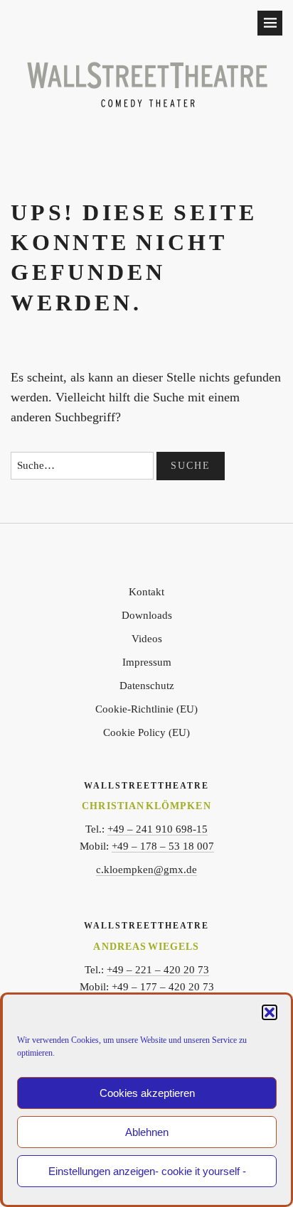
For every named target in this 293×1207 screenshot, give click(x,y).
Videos (147, 638)
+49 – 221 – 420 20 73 (158, 969)
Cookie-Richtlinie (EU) (146, 709)
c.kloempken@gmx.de (146, 869)
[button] (269, 1012)
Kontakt (146, 591)
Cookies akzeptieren (147, 1093)
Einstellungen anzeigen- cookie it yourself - (147, 1171)
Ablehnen (147, 1132)
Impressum (146, 662)
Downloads (147, 615)
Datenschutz (146, 685)
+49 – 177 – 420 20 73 (163, 986)
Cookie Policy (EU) (146, 732)
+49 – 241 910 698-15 (157, 829)
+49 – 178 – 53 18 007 (163, 846)
